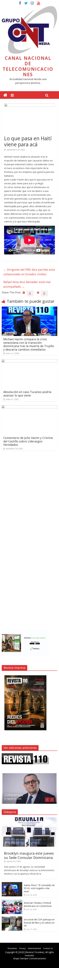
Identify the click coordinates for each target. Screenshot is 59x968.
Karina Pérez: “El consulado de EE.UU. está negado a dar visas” (39, 888)
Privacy (22, 948)
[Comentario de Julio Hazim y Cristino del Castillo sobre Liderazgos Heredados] (29, 407)
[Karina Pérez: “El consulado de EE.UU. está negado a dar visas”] (12, 883)
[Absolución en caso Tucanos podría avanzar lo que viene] (29, 361)
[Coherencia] (29, 774)
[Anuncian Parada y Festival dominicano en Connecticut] (12, 901)
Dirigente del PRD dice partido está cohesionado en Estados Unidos (29, 272)
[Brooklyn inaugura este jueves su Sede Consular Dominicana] (29, 818)
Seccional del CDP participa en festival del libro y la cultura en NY (39, 922)
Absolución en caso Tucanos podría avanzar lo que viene (27, 393)
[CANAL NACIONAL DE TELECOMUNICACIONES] (5, 95)
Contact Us (48, 948)
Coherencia (14, 794)
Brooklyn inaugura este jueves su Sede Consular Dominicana (29, 855)
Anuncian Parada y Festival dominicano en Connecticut (38, 904)
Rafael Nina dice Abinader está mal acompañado (27, 284)
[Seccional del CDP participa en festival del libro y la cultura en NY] (12, 918)
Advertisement (34, 948)
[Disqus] (29, 498)
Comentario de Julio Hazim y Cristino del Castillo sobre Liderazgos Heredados (28, 441)
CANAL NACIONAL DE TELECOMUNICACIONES (28, 66)
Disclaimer (12, 948)
